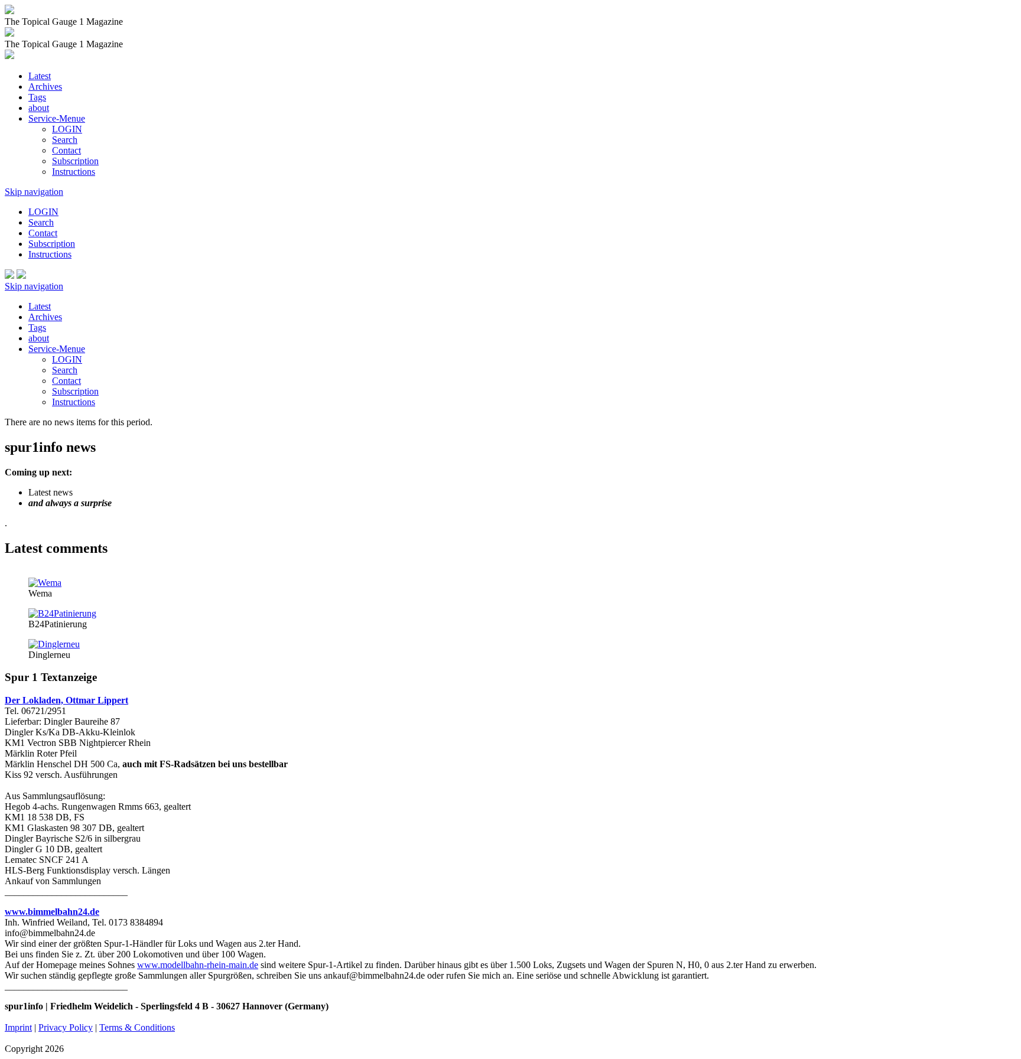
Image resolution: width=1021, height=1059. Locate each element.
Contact (66, 150)
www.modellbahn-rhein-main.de (197, 965)
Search (64, 140)
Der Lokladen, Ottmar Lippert (66, 700)
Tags (37, 97)
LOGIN (67, 129)
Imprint (18, 1027)
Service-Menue (56, 118)
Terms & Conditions (137, 1027)
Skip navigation (34, 192)
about (38, 108)
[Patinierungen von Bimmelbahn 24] (62, 613)
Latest (39, 76)
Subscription (75, 161)
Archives (45, 87)
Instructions (73, 172)
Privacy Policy (65, 1027)
